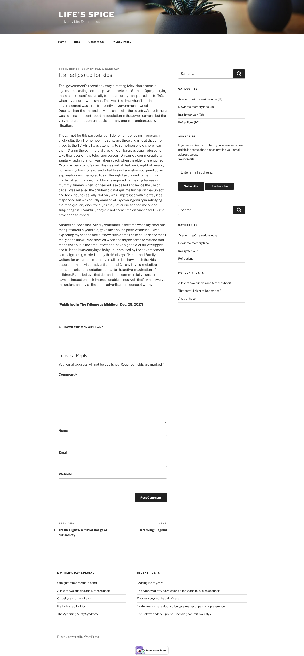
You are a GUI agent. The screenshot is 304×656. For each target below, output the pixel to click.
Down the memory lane (84, 327)
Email (63, 453)
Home (62, 41)
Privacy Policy (121, 41)
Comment (68, 374)
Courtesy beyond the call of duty (158, 598)
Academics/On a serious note (197, 99)
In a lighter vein (188, 114)
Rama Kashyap (107, 69)
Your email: (186, 159)
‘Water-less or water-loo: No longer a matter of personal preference (181, 606)
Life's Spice (87, 14)
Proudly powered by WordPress (78, 636)
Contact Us (96, 41)
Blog (77, 41)
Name (63, 431)
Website (65, 474)
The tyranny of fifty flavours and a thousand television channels (179, 590)
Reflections (185, 122)
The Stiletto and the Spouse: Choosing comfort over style (174, 614)
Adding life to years (150, 583)
